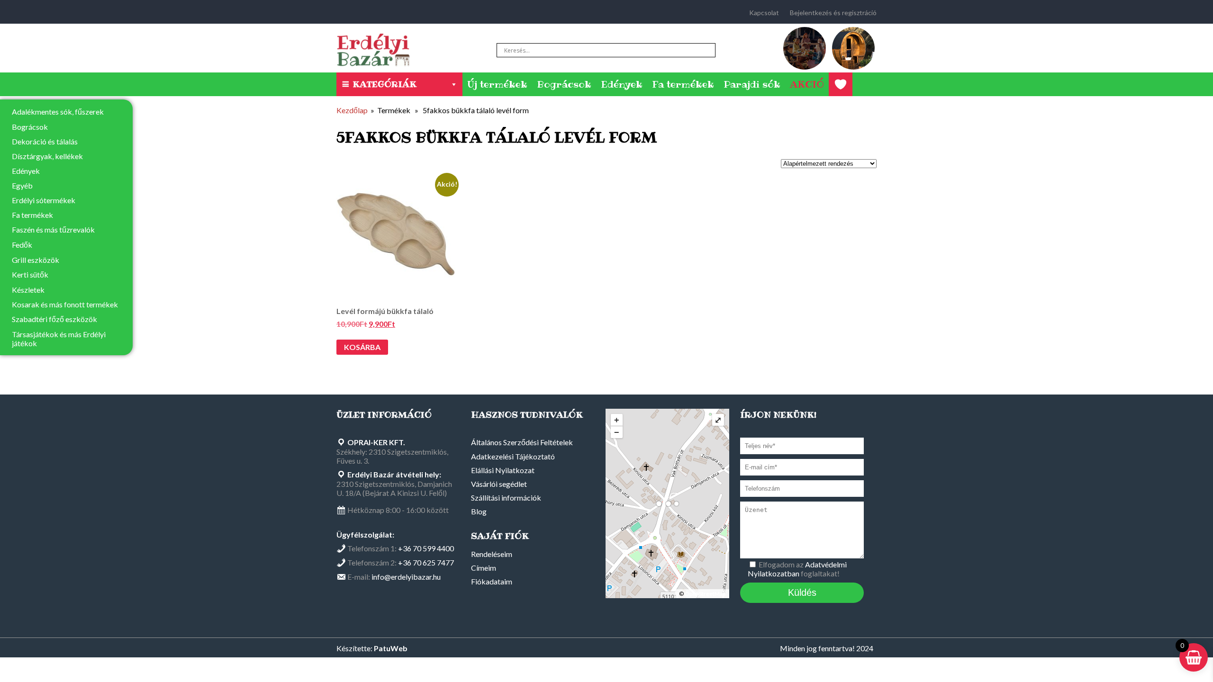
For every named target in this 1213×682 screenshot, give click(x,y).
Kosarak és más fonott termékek (65, 304)
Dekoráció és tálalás (45, 141)
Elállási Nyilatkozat (502, 470)
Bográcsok (564, 84)
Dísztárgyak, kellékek (47, 156)
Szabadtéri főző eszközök (54, 318)
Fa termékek (683, 84)
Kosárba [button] (362, 346)
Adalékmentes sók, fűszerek (58, 111)
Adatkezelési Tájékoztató (513, 456)
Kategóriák (384, 84)
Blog (479, 511)
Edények (622, 84)
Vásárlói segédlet (499, 483)
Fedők (22, 244)
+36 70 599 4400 (426, 548)
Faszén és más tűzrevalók (53, 229)
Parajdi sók (752, 84)
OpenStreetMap (705, 593)
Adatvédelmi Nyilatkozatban (797, 569)
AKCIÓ (807, 84)
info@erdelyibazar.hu (406, 576)
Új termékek (497, 84)
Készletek (28, 289)
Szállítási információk (506, 497)
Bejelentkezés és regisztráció (833, 13)
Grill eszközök (35, 259)
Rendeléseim (491, 553)
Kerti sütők (30, 274)
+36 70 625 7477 (426, 562)
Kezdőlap (352, 110)
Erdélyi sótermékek (43, 200)
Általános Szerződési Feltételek (522, 442)
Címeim (483, 567)
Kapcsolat (764, 13)
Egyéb (22, 185)
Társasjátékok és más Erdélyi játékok (59, 339)
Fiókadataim (491, 581)
